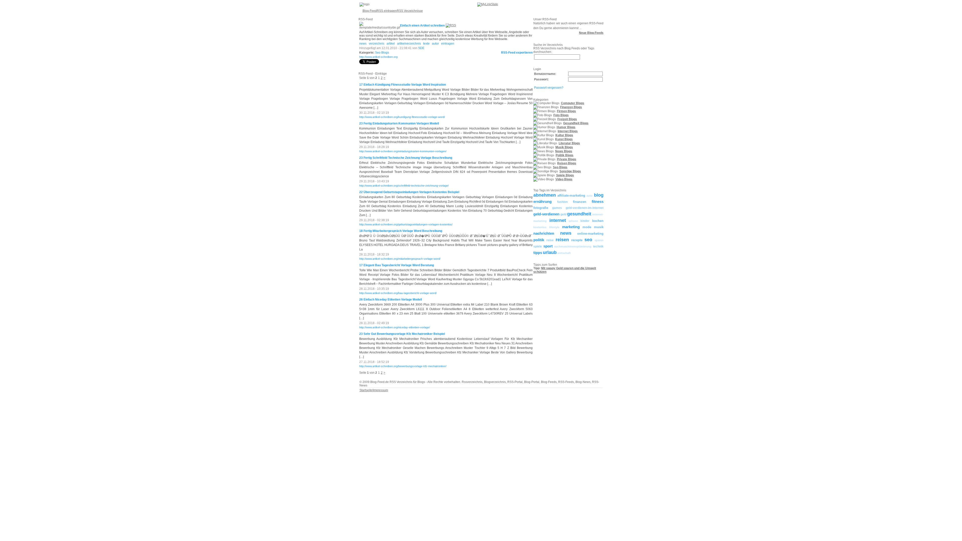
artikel (391, 43)
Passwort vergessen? (548, 87)
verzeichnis (376, 43)
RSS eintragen (387, 11)
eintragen (447, 43)
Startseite (365, 390)
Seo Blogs (382, 52)
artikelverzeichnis (409, 43)
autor (435, 43)
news (363, 43)
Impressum (380, 390)
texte (426, 43)
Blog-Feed (370, 11)
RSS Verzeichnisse (410, 11)
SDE (421, 48)
